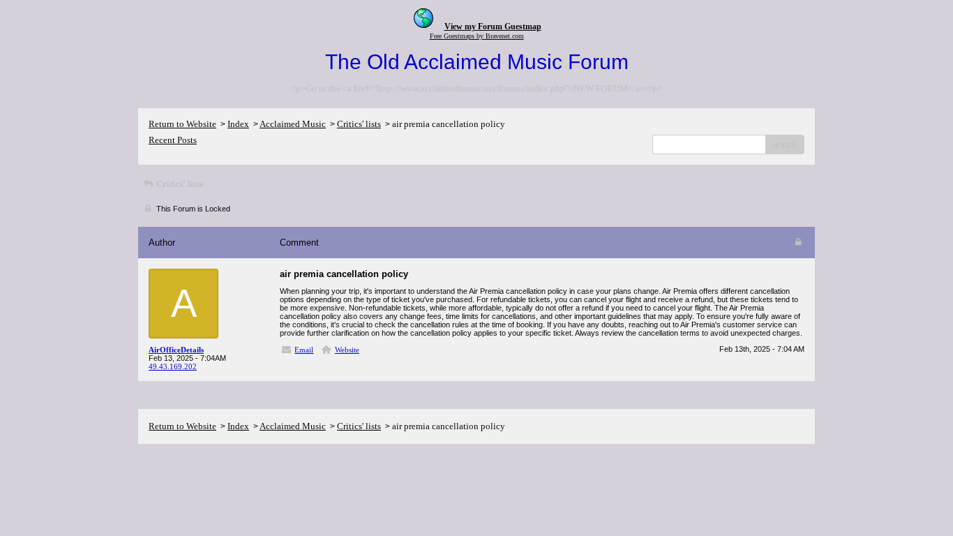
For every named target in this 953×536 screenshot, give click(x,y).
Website (347, 349)
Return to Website (182, 124)
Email (303, 349)
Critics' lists (359, 124)
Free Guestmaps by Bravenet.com (477, 36)
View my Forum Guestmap (492, 26)
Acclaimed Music (293, 124)
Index (238, 124)
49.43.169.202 (173, 366)
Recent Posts (173, 140)
